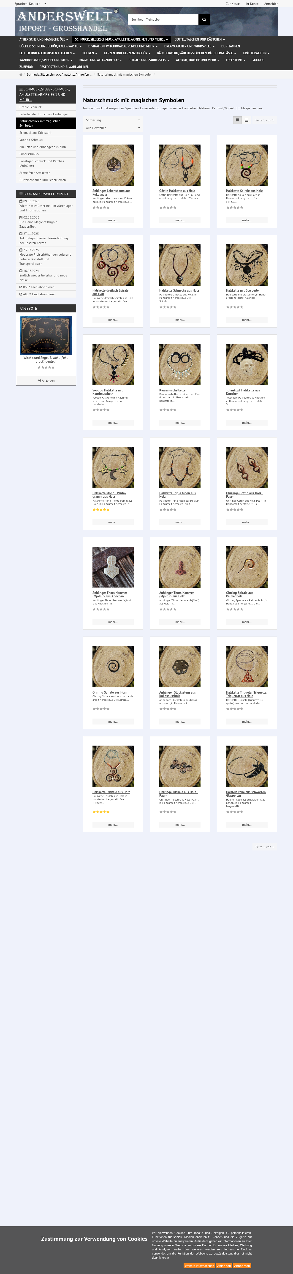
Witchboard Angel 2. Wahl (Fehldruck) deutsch (46, 359)
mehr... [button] (113, 220)
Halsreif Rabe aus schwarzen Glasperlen (246, 794)
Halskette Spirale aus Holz (244, 191)
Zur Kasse (233, 4)
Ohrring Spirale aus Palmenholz (239, 594)
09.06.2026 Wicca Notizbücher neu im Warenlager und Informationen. (46, 205)
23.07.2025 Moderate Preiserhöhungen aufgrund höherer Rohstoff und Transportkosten (45, 257)
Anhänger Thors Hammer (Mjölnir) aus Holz (176, 594)
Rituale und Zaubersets (148, 60)
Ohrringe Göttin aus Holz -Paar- (244, 495)
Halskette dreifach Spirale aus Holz (110, 292)
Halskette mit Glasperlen (243, 290)
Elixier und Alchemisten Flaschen (46, 53)
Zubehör (26, 67)
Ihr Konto (252, 4)
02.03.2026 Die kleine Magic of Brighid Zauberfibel (38, 222)
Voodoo (258, 60)
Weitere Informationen (199, 1266)
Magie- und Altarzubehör (99, 60)
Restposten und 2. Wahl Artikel (64, 67)
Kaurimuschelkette (172, 390)
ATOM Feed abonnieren (39, 294)
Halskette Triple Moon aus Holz (177, 495)
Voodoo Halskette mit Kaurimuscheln (107, 392)
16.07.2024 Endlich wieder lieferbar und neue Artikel (43, 275)
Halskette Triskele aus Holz (111, 792)
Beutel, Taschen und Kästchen (198, 39)
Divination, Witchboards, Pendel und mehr (121, 46)
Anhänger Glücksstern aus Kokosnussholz (177, 694)
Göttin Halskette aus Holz (177, 191)
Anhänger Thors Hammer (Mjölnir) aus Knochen (109, 594)
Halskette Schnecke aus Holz (179, 290)
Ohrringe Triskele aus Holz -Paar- (178, 794)
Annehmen (242, 1266)
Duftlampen (230, 46)
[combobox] (31, 3)
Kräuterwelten (255, 53)
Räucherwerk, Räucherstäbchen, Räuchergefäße (195, 53)
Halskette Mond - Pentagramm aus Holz (109, 495)
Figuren (88, 53)
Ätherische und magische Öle (42, 39)
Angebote (28, 308)
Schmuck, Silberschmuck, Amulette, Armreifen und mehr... (120, 39)
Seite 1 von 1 (264, 120)
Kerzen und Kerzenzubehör (126, 53)
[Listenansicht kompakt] (246, 120)
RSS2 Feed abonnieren (38, 287)
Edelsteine (234, 60)
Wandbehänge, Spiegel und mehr (44, 60)
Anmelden (271, 4)
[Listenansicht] (237, 120)
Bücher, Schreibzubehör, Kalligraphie (49, 46)
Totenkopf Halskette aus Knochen (243, 392)
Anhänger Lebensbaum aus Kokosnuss (111, 192)
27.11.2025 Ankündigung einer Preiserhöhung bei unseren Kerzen (43, 238)
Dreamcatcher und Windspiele (188, 46)
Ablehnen (224, 1266)
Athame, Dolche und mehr (196, 60)
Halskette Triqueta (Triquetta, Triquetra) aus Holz (246, 694)
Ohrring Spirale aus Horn (109, 692)
